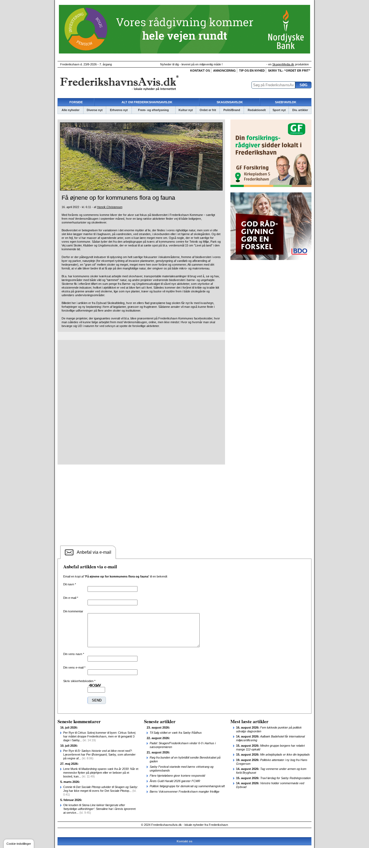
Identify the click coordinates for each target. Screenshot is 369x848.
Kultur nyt (186, 110)
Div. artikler (300, 110)
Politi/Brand (231, 110)
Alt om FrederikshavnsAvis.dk (147, 102)
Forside (76, 102)
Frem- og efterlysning (153, 110)
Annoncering (224, 70)
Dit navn (69, 584)
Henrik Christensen (109, 207)
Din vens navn (73, 654)
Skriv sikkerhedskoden (79, 681)
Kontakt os (200, 70)
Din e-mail (70, 597)
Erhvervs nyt (119, 110)
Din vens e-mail (74, 667)
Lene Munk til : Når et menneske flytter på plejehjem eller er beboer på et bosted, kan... (100, 772)
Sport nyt (279, 110)
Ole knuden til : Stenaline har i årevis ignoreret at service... (99, 808)
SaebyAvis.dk (285, 102)
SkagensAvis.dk (230, 102)
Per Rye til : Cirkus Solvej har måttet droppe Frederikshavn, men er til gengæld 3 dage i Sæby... (99, 736)
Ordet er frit (208, 110)
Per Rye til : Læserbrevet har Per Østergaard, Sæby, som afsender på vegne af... (99, 754)
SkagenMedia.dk (283, 64)
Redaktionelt (257, 110)
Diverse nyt (95, 110)
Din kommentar (73, 611)
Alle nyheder (70, 110)
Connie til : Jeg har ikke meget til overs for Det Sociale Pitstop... (100, 790)
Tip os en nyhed (252, 70)
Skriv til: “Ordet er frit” (289, 70)
